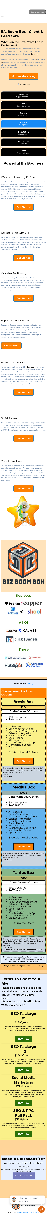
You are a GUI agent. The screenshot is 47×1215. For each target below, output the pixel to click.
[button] (2, 17)
